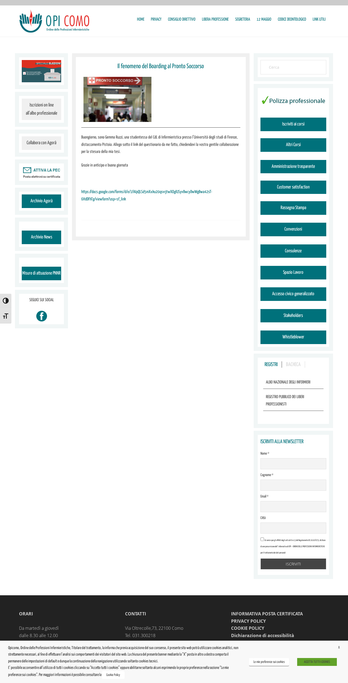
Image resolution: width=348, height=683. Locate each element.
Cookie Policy (113, 675)
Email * (264, 496)
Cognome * (267, 475)
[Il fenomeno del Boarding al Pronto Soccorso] (117, 99)
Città (263, 518)
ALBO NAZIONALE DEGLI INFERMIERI (288, 382)
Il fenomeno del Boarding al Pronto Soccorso (160, 66)
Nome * (264, 453)
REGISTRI (271, 364)
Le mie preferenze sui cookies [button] (269, 662)
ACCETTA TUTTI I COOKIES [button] (317, 662)
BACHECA (293, 364)
